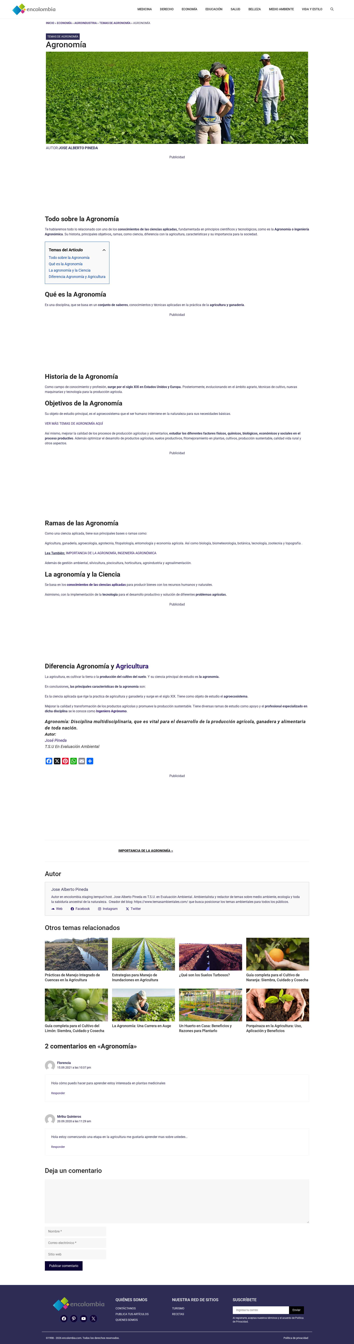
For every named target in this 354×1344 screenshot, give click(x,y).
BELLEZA (254, 9)
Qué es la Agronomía (66, 264)
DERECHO (167, 9)
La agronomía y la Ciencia (70, 270)
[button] (332, 9)
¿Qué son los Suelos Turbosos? (204, 975)
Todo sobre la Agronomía (69, 257)
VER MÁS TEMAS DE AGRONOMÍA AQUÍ (74, 424)
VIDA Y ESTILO (312, 9)
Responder (58, 1093)
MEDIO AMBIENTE (281, 9)
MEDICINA (144, 9)
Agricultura (132, 666)
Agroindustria (85, 23)
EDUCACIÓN (213, 9)
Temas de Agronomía (114, 23)
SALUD (235, 9)
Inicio (50, 23)
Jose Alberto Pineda (78, 148)
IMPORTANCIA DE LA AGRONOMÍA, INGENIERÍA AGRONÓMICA (111, 553)
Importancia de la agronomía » (145, 851)
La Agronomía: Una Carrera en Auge (141, 1026)
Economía (64, 23)
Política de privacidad (296, 1337)
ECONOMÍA (189, 9)
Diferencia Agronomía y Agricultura (77, 276)
